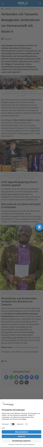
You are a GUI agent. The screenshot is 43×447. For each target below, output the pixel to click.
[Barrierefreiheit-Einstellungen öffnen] (39, 227)
